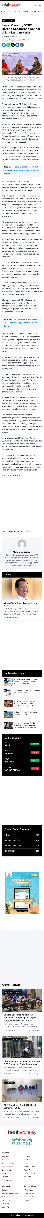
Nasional (5, 1177)
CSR (25, 1163)
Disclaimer (5, 1204)
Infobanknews (29, 1190)
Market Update (7, 1167)
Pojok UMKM (28, 1170)
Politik (4, 1173)
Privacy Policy (7, 1200)
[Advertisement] (22, 502)
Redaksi (5, 1190)
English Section (29, 1167)
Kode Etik (5, 1197)
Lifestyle (27, 1156)
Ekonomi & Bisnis (8, 1170)
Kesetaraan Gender (15, 531)
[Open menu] (40, 5)
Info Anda (27, 1160)
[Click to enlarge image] (22, 63)
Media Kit (5, 1207)
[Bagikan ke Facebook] (4, 45)
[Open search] (36, 5)
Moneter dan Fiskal (13, 1039)
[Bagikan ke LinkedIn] (17, 45)
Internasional (6, 1180)
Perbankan (35, 11)
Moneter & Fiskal (8, 1163)
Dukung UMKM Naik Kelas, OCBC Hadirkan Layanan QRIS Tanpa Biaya (21, 322)
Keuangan (9, 1083)
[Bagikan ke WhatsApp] (8, 45)
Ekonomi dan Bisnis (21, 11)
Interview (27, 1177)
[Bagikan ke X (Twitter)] (13, 45)
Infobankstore (29, 1193)
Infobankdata (29, 1197)
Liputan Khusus (29, 1173)
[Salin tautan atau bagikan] (22, 45)
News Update (6, 11)
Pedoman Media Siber (10, 1193)
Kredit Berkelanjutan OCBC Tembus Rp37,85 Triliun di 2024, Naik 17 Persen (21, 170)
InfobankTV (28, 1200)
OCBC (28, 531)
